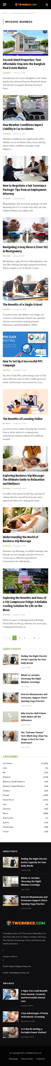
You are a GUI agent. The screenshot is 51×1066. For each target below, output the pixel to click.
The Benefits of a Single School (22, 304)
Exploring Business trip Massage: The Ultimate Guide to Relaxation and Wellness (23, 480)
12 (34, 638)
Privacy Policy (27, 1058)
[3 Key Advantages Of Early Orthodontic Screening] (10, 1016)
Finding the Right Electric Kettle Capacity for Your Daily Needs (34, 660)
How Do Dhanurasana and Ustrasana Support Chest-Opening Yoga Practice (34, 698)
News (5, 813)
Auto (5, 767)
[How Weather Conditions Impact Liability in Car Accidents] (25, 108)
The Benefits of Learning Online (22, 419)
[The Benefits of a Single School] (25, 287)
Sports (6, 822)
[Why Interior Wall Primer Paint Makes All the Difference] (10, 716)
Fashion (6, 790)
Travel (6, 831)
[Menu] (5, 4)
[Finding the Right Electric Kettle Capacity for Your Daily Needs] (10, 659)
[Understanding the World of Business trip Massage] (25, 520)
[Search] (46, 4)
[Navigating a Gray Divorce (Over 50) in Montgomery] (25, 230)
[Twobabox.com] (25, 4)
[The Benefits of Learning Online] (25, 402)
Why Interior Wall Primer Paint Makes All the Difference (33, 717)
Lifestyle (7, 808)
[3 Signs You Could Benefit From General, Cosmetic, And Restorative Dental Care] (10, 994)
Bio (4, 772)
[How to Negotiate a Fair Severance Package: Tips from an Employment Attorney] (25, 168)
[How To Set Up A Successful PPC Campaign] (25, 344)
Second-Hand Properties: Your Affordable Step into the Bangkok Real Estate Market (24, 64)
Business (7, 777)
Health (6, 795)
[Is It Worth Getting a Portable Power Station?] (10, 1032)
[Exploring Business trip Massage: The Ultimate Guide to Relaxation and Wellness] (25, 458)
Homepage (13, 1058)
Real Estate (8, 817)
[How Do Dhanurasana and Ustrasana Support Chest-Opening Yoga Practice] (10, 697)
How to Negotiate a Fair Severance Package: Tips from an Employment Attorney (24, 190)
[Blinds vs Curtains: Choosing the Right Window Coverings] (10, 678)
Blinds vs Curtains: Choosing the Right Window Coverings (31, 679)
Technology (8, 827)
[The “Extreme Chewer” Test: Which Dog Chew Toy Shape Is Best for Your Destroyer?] (10, 736)
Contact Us (40, 1058)
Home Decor (8, 799)
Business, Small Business (14, 781)
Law (4, 804)
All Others (7, 763)
